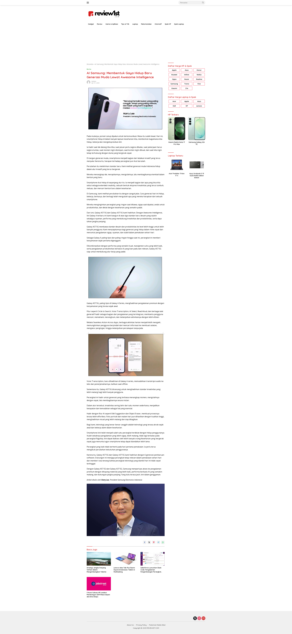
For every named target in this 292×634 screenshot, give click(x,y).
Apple (174, 70)
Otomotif (158, 24)
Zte (186, 88)
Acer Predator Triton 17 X (176, 175)
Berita (89, 69)
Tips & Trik (125, 24)
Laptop (135, 24)
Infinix (186, 75)
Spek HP (168, 24)
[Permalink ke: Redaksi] (88, 82)
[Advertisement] (146, 44)
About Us (130, 625)
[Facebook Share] (144, 542)
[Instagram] (199, 618)
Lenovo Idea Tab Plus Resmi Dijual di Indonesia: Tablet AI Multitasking (124, 570)
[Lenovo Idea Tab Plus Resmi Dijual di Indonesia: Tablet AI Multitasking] (126, 559)
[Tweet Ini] (149, 542)
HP (187, 106)
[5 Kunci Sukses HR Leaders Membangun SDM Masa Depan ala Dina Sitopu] (99, 584)
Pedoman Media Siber (157, 625)
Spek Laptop (179, 24)
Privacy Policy (141, 625)
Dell (174, 106)
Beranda (90, 64)
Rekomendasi (146, 24)
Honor (199, 70)
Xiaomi (174, 88)
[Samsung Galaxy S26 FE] (196, 128)
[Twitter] (195, 618)
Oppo (174, 79)
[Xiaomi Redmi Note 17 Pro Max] (176, 128)
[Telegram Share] (158, 542)
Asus (187, 70)
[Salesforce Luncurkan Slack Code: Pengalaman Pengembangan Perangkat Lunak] (153, 559)
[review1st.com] (104, 13)
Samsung (174, 84)
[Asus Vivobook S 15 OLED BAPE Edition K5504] (196, 164)
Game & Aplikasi (112, 24)
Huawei (174, 75)
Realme (199, 79)
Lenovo (199, 106)
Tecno (186, 84)
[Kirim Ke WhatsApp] (163, 542)
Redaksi (93, 81)
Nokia (199, 75)
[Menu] (88, 3)
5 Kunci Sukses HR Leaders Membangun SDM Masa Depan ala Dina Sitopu (98, 595)
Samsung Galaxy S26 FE (197, 143)
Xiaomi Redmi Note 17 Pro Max (176, 143)
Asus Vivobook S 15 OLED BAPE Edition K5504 (196, 176)
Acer (174, 101)
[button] (203, 2)
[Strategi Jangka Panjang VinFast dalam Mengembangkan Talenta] (99, 559)
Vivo (199, 84)
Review (99, 24)
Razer (186, 79)
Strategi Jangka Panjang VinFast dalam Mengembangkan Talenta (96, 570)
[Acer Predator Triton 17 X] (176, 164)
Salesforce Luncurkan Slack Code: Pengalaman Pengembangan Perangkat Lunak (151, 570)
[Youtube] (203, 618)
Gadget (91, 24)
